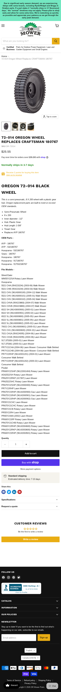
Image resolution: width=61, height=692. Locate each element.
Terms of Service (14, 680)
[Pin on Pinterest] (19, 492)
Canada (29, 658)
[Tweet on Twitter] (9, 492)
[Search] (56, 41)
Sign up (44, 637)
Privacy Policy (30, 683)
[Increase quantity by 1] (26, 444)
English (29, 650)
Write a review (30, 539)
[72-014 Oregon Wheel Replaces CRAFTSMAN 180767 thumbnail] (6, 126)
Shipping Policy (44, 680)
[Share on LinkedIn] (14, 492)
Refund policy (29, 680)
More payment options (30, 469)
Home (4, 56)
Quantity (5, 438)
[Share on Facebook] (3, 492)
